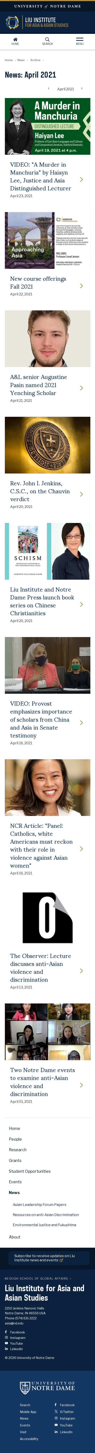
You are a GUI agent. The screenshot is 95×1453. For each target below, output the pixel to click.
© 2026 (10, 1358)
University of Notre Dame (47, 6)
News (21, 60)
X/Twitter (66, 1412)
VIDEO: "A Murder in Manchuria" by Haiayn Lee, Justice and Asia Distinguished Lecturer (40, 176)
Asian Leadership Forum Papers (39, 1205)
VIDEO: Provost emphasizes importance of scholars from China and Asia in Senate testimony (41, 719)
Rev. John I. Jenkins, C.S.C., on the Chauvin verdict (40, 491)
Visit (23, 1432)
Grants (15, 1160)
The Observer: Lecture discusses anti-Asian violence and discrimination (40, 967)
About (14, 1237)
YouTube (16, 1343)
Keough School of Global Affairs (36, 1278)
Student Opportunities (30, 1171)
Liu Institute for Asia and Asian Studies (47, 22)
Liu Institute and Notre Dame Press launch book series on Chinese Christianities (42, 601)
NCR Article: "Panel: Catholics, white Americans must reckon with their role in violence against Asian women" (41, 845)
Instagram (17, 1338)
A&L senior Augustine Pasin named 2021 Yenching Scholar (38, 384)
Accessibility (29, 1439)
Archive (35, 60)
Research (18, 1149)
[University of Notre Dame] (47, 1388)
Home (15, 44)
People (15, 1139)
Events (15, 1182)
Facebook (17, 1332)
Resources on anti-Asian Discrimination (46, 1215)
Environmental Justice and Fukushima (44, 1225)
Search (47, 44)
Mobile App (28, 1412)
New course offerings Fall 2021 (38, 282)
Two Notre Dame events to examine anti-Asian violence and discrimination (42, 1081)
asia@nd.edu (14, 1323)
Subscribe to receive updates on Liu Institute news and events (44, 1258)
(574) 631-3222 (26, 1318)
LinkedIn (16, 1349)
